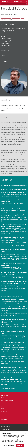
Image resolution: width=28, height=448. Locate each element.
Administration (4, 411)
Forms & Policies (4, 417)
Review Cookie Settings (9, 445)
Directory (3, 406)
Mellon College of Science (9, 14)
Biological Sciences (14, 8)
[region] (14, 439)
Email (3, 55)
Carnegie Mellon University (12, 2)
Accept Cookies (20, 445)
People (22, 17)
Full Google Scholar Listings (8, 388)
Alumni (2, 397)
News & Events (4, 395)
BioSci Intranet (4, 419)
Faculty (2, 19)
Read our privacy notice (11, 443)
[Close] (25, 433)
